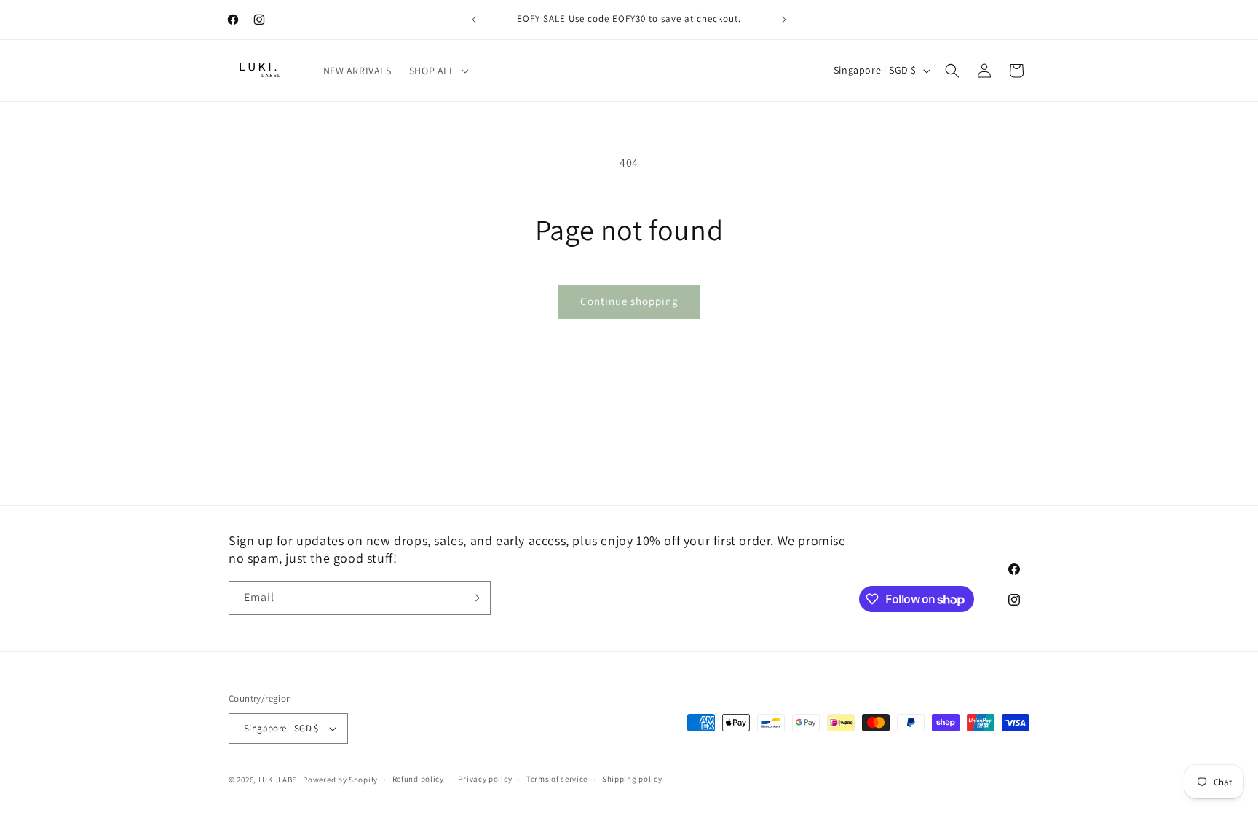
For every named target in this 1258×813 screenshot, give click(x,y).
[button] (437, 70)
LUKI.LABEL (279, 779)
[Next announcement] (784, 19)
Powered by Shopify (340, 779)
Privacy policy (485, 779)
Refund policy (418, 779)
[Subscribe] (474, 598)
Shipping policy (632, 779)
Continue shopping (629, 301)
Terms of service (557, 779)
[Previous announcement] (474, 19)
